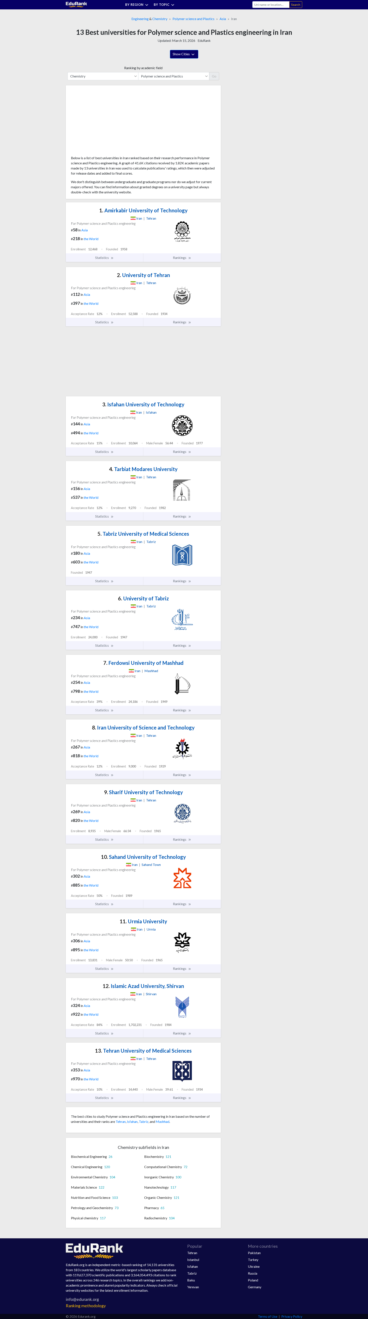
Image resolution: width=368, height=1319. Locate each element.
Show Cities (181, 54)
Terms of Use (267, 1316)
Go (214, 76)
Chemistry (159, 19)
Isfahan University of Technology (143, 404)
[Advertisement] (103, 122)
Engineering (140, 19)
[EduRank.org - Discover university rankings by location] (76, 4)
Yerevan (193, 1287)
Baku (191, 1280)
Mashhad (162, 1121)
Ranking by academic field (143, 68)
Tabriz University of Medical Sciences (143, 534)
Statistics (102, 257)
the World (91, 239)
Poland (253, 1280)
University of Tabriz (143, 598)
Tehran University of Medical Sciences (143, 1051)
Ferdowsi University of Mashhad (143, 663)
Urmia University (143, 921)
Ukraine (254, 1266)
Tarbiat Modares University (143, 469)
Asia (223, 19)
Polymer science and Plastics (193, 19)
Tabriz (143, 1121)
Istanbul (193, 1260)
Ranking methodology (86, 1305)
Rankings (180, 257)
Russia (252, 1273)
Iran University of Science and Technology (143, 727)
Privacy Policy (291, 1316)
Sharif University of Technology (143, 792)
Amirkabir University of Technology (143, 210)
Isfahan (132, 1121)
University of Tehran (143, 275)
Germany (254, 1287)
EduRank (204, 40)
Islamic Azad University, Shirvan (143, 986)
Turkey (253, 1260)
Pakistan (254, 1253)
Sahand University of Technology (143, 857)
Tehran (121, 1121)
